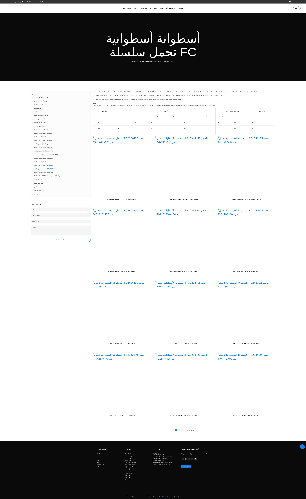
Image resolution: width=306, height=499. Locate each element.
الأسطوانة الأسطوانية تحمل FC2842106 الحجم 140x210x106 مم (121, 271)
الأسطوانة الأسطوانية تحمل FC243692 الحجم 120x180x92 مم (246, 343)
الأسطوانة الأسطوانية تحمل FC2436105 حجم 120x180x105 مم (184, 343)
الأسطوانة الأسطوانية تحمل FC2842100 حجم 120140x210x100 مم (184, 271)
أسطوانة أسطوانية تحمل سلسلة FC (166, 61)
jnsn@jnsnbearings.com (297, 1)
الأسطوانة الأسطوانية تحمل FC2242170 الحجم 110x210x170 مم (121, 415)
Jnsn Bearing (135, 61)
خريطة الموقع (165, 496)
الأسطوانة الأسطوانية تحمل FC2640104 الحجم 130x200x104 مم (246, 271)
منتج (141, 61)
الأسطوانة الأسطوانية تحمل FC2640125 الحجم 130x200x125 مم (121, 199)
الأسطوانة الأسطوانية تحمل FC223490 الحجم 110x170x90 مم (246, 415)
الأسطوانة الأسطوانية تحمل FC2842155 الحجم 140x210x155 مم (184, 199)
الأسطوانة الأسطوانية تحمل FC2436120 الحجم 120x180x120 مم (121, 343)
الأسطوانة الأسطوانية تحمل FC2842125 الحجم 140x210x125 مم (246, 199)
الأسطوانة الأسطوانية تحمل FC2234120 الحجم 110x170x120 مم (184, 415)
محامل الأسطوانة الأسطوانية (149, 61)
